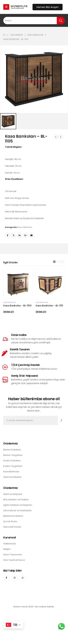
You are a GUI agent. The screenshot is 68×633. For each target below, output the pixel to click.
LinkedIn (19, 235)
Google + (25, 235)
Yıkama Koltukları (12, 477)
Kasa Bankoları (25, 227)
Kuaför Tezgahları (12, 466)
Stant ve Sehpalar (12, 494)
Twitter (13, 235)
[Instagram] (14, 578)
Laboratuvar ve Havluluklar (17, 510)
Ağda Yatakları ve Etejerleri (17, 505)
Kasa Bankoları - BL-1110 (49, 305)
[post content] (17, 283)
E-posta (31, 235)
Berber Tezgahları (13, 455)
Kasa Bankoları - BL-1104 (17, 305)
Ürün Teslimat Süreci (14, 560)
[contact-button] (61, 420)
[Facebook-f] (6, 578)
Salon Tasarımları (12, 554)
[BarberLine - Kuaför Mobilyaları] (19, 6)
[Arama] (61, 20)
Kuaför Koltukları (12, 460)
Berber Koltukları (12, 449)
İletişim (7, 549)
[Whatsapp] (22, 578)
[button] (54, 261)
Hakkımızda (9, 543)
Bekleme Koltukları (13, 516)
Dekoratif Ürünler (12, 526)
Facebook (7, 235)
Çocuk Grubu (10, 521)
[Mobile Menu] (6, 7)
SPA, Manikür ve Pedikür (16, 499)
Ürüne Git (8, 311)
